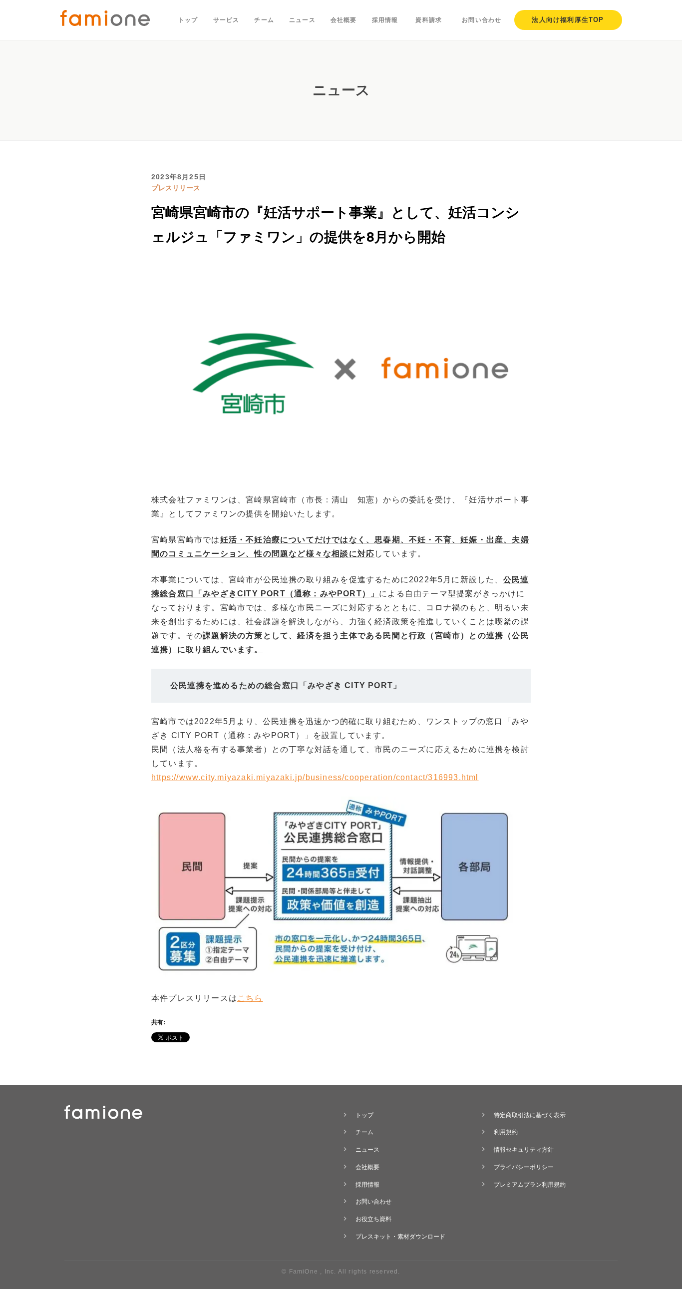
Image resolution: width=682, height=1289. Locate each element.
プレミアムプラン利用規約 (530, 1184)
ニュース (302, 19)
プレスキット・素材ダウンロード (400, 1236)
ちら (254, 998)
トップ (188, 19)
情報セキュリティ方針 (524, 1149)
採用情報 (385, 19)
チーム (264, 19)
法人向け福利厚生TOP (568, 19)
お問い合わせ (481, 19)
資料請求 (428, 19)
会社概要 (344, 19)
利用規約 (506, 1132)
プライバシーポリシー (524, 1167)
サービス (226, 19)
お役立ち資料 (373, 1219)
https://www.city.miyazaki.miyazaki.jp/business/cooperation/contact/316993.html (315, 777)
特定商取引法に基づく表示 (530, 1115)
